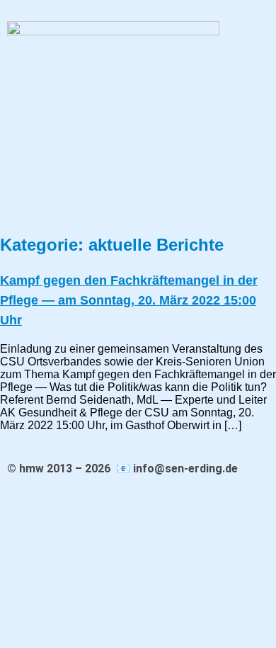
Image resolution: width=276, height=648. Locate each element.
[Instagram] (58, 207)
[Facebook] (17, 207)
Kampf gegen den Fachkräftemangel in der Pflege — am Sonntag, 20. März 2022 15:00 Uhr (129, 300)
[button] (136, 174)
